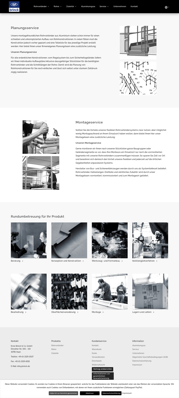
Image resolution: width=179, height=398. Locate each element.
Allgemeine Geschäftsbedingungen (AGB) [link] (150, 357)
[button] (102, 369)
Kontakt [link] (134, 7)
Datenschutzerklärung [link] (141, 361)
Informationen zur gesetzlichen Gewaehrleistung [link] (101, 376)
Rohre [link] (56, 7)
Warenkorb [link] (96, 349)
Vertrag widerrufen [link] (102, 369)
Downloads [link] (97, 361)
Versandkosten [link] (98, 357)
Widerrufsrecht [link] (98, 365)
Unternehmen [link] (119, 7)
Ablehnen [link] (90, 393)
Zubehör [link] (70, 7)
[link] (14, 11)
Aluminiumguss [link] (88, 7)
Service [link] (103, 7)
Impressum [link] (137, 365)
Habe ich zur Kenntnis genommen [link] (63, 393)
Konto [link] (94, 353)
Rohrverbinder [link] (40, 7)
